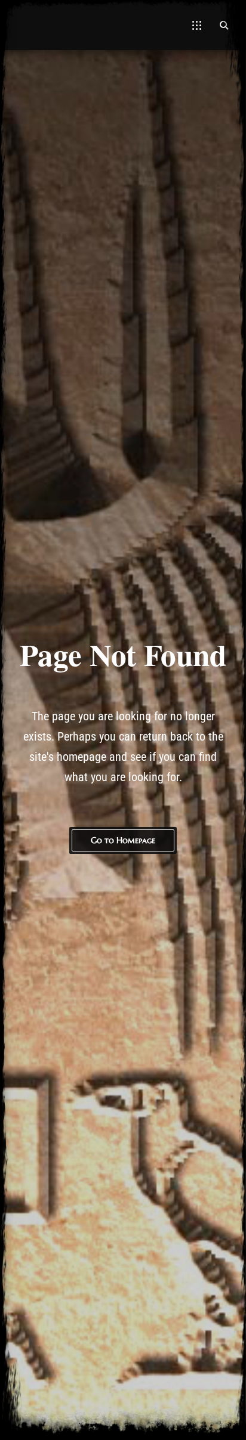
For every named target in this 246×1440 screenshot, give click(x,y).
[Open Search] (224, 25)
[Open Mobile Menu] (196, 25)
